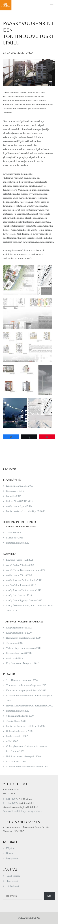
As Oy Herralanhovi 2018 (19, 595)
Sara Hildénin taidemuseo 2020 (22, 680)
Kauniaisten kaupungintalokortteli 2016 (26, 690)
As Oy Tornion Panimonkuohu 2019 (24, 580)
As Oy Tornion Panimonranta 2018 (23, 590)
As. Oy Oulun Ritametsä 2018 (21, 585)
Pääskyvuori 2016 (15, 491)
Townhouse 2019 (14, 643)
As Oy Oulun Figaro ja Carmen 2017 (24, 600)
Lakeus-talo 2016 (14, 537)
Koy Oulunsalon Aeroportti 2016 (22, 663)
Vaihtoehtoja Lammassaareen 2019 (23, 648)
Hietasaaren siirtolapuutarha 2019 (23, 637)
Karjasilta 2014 (13, 496)
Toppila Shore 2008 (16, 721)
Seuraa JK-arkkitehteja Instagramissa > (22, 811)
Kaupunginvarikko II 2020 (19, 627)
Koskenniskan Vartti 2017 (19, 653)
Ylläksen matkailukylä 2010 (20, 715)
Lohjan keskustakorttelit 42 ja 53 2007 (25, 726)
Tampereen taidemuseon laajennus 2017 (26, 685)
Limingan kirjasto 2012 (17, 542)
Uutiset (10, 853)
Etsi (49, 895)
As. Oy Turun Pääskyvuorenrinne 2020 (25, 570)
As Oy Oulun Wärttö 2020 (19, 575)
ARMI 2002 (12, 741)
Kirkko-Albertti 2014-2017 (19, 501)
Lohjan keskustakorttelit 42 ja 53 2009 (25, 511)
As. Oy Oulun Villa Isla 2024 (20, 565)
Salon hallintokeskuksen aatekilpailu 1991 (27, 766)
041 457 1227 (10, 803)
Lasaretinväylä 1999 (16, 761)
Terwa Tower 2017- (15, 532)
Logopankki (12, 858)
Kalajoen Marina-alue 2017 (19, 485)
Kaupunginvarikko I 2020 (19, 632)
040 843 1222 (10, 799)
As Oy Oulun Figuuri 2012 (19, 506)
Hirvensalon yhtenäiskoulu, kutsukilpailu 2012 (29, 705)
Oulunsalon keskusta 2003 (19, 731)
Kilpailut (10, 848)
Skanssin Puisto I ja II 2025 (19, 559)
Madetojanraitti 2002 (17, 736)
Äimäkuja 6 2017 (14, 658)
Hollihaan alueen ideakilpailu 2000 (23, 756)
